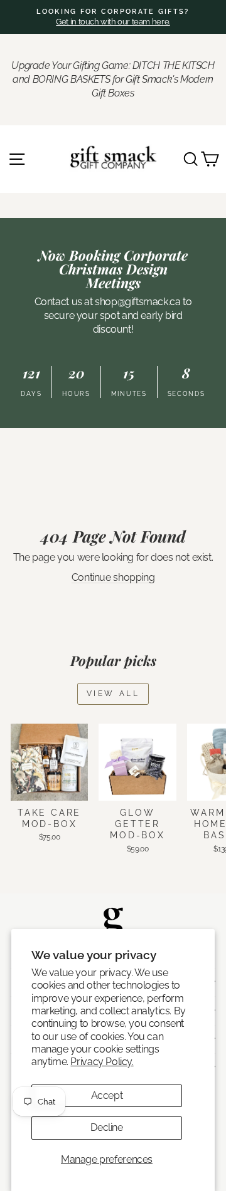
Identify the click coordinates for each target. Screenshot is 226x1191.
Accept (107, 1095)
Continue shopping (113, 577)
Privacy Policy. (101, 1062)
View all (113, 693)
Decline (106, 1127)
